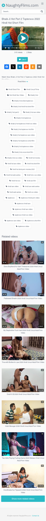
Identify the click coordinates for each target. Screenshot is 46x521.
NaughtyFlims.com (21, 5)
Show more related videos (23, 498)
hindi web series (15, 192)
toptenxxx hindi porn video (30, 198)
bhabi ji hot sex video (32, 112)
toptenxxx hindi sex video (23, 209)
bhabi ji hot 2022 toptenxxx (23, 101)
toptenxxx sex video (13, 220)
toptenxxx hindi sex (23, 203)
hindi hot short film (33, 163)
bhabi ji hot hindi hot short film (23, 106)
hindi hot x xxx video (33, 175)
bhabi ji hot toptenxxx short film (23, 140)
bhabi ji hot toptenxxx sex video (23, 135)
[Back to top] (42, 516)
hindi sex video (13, 186)
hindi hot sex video (14, 163)
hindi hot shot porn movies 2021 (23, 169)
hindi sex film (31, 180)
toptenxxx (11, 198)
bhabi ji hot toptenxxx (23, 118)
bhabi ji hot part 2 (13, 112)
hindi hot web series (13, 175)
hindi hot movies (34, 158)
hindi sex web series (32, 186)
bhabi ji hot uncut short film (23, 152)
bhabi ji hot (34, 95)
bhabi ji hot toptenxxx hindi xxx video (23, 123)
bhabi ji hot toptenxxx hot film (23, 129)
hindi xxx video (32, 192)
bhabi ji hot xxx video (14, 158)
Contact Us (35, 515)
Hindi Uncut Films (32, 89)
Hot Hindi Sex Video (16, 95)
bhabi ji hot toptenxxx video (23, 146)
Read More (22, 81)
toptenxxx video (23, 226)
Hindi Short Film (14, 89)
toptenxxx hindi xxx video (23, 215)
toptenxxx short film (34, 220)
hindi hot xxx (15, 180)
